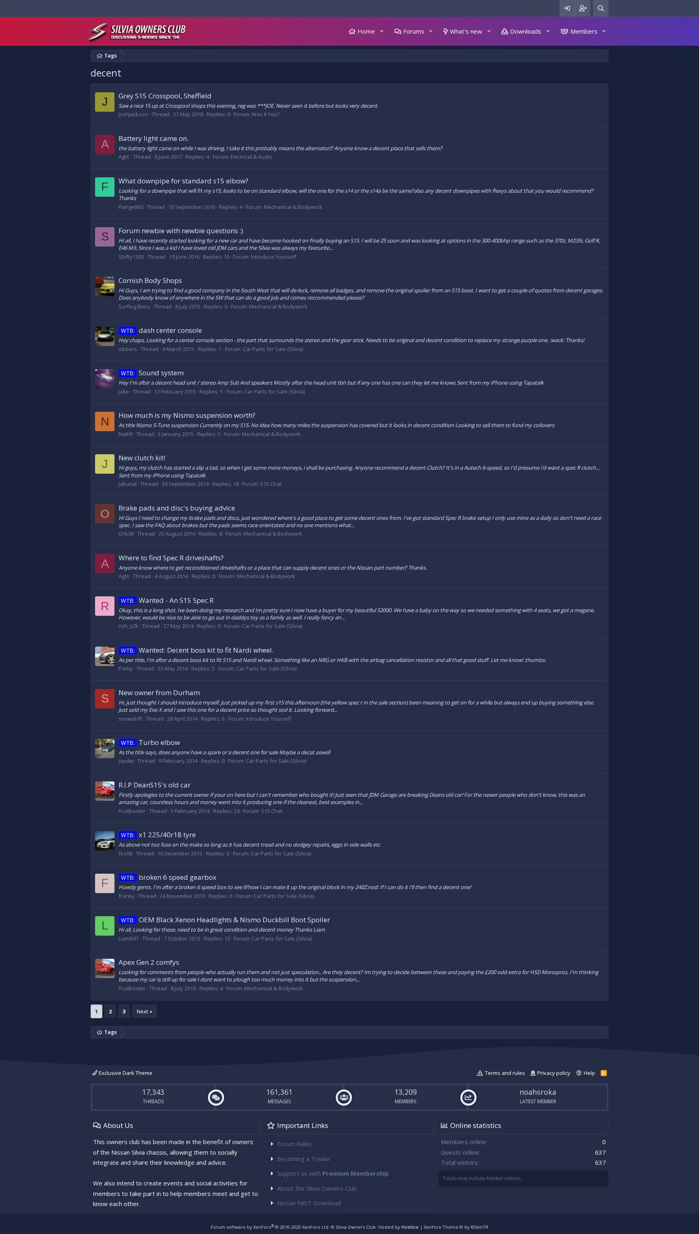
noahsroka (537, 1092)
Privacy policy (553, 1073)
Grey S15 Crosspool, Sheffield (165, 95)
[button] (381, 31)
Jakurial (128, 483)
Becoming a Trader (303, 1159)
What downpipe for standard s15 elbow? (183, 180)
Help (589, 1073)
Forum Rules (294, 1144)
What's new (466, 31)
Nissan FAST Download (309, 1203)
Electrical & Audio (251, 156)
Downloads (525, 31)
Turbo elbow (150, 742)
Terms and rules (505, 1073)
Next (142, 1011)
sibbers (128, 349)
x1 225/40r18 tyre (158, 834)
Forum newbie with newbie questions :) (181, 230)
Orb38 (126, 533)
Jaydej (126, 760)
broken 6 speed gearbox (168, 877)
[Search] (600, 8)
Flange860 (131, 207)
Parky (126, 668)
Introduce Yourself (273, 256)
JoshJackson (133, 114)
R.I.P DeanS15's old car (155, 784)
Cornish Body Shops (150, 280)
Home (366, 31)
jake (124, 391)
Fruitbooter (132, 811)
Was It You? (266, 114)
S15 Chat (271, 483)
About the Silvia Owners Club (317, 1188)
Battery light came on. (154, 138)
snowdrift (130, 718)
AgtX (124, 156)
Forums (413, 31)
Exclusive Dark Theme (125, 1073)
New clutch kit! (142, 457)
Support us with (333, 1173)
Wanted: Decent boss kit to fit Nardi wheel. (197, 650)
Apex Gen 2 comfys (149, 962)
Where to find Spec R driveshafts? (171, 557)
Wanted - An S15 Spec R (167, 600)
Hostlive (410, 1227)
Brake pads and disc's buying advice (177, 508)
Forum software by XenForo (270, 1227)
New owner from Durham (159, 692)
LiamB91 (129, 938)
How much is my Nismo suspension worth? (187, 415)
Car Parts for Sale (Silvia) (273, 349)
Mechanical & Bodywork (293, 207)
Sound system (152, 372)
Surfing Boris (134, 306)
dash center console (161, 330)
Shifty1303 (131, 256)
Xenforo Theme (456, 1227)
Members (583, 31)
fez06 (125, 853)
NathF (126, 434)
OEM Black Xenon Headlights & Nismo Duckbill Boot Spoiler (225, 919)
